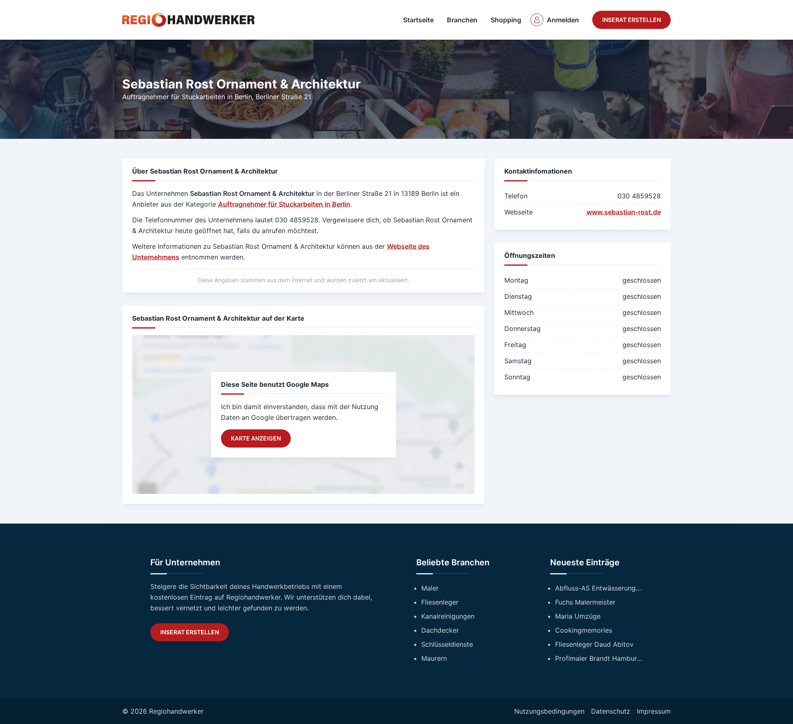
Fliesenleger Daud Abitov (594, 644)
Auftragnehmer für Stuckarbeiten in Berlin (187, 97)
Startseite (418, 20)
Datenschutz (610, 711)
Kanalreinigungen (448, 616)
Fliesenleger (439, 602)
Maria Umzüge (578, 616)
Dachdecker (440, 630)
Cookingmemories (583, 630)
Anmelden (563, 20)
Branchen (462, 20)
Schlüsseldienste (447, 644)
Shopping (506, 20)
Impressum (654, 711)
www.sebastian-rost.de (623, 212)
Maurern (434, 658)
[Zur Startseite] (188, 20)
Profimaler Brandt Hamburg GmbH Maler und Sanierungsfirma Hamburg (599, 658)
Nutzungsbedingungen (549, 711)
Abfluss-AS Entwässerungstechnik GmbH (599, 588)
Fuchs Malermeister (585, 602)
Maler (430, 588)
